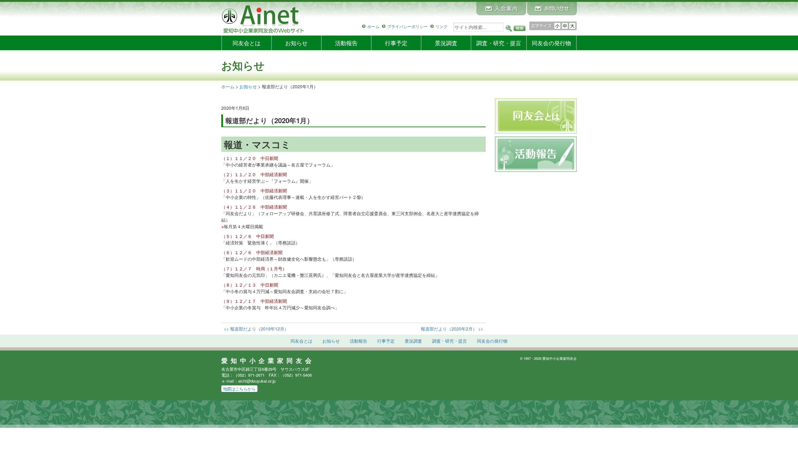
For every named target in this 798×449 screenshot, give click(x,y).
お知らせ (296, 43)
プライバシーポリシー (407, 26)
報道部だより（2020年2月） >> (452, 329)
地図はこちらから (239, 389)
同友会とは (247, 43)
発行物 (551, 43)
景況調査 (446, 43)
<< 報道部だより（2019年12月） (256, 329)
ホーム (373, 26)
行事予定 (396, 43)
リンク (441, 26)
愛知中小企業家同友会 (268, 360)
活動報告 (346, 43)
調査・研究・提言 (498, 43)
